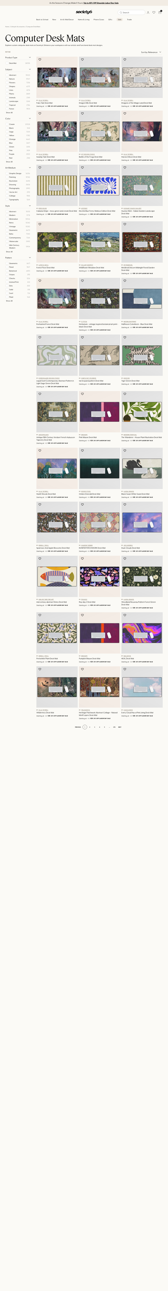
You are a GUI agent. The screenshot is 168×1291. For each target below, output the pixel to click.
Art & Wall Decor (67, 19)
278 (114, 727)
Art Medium (10, 167)
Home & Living (84, 19)
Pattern (8, 257)
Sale (119, 19)
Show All (9, 112)
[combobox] (131, 12)
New (54, 19)
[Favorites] (154, 12)
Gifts (110, 19)
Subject (8, 69)
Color (7, 118)
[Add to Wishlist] (40, 59)
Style (7, 205)
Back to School (42, 19)
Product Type (11, 57)
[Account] (148, 12)
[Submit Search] (121, 12)
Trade (129, 19)
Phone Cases (99, 19)
